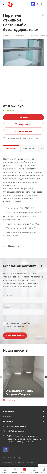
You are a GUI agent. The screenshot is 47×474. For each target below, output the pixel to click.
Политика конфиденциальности (18, 462)
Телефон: (8, 307)
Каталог (7, 416)
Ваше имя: (8, 295)
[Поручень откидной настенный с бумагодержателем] (23, 52)
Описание (11, 148)
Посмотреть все (11, 400)
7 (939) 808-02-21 (15, 426)
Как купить (28, 148)
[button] (20, 100)
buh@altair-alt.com (16, 431)
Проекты (8, 421)
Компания (8, 411)
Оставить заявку (15, 335)
